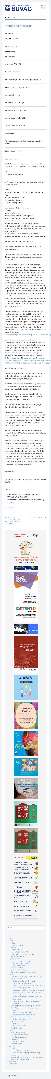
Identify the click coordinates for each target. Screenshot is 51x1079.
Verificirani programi (20, 1037)
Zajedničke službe (17, 1028)
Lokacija (13, 943)
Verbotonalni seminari (20, 1035)
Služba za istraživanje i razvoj (23, 1019)
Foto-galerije (13, 1048)
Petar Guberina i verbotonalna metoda (24, 954)
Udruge (11, 1046)
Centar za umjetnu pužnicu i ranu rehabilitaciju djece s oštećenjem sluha (29, 986)
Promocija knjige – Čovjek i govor (22, 1050)
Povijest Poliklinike (17, 950)
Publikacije (14, 1039)
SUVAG (17, 1076)
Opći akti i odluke (17, 968)
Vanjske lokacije (18, 945)
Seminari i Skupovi (17, 1044)
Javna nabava (15, 959)
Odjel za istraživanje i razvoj (20, 1017)
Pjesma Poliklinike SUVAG (19, 952)
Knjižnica (16, 1024)
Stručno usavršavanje (18, 1032)
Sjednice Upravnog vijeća (19, 970)
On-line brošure (18, 1041)
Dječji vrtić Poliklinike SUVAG (22, 1012)
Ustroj (11, 974)
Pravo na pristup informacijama (22, 961)
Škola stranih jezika (19, 1026)
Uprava (13, 947)
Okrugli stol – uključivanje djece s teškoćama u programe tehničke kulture (27, 1058)
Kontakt (11, 938)
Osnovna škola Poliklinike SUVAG (24, 1015)
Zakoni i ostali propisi (18, 965)
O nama (11, 941)
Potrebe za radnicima (18, 25)
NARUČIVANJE (13, 1064)
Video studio (18, 1021)
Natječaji (10, 507)
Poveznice (12, 1062)
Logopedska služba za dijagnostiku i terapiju (28, 990)
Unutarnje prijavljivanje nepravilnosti (23, 972)
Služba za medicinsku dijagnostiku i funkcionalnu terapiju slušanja (25, 982)
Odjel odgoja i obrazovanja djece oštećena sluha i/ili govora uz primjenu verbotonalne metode (26, 1008)
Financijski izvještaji (17, 956)
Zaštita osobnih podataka (20, 963)
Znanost (12, 1030)
